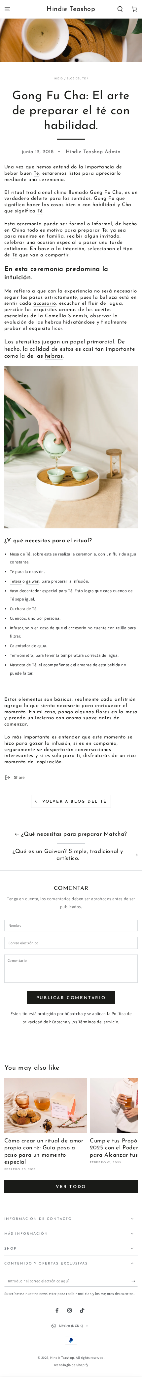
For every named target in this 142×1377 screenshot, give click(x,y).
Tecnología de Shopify (71, 1365)
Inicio (58, 78)
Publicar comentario (71, 998)
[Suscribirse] (134, 1281)
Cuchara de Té (23, 608)
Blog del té (76, 78)
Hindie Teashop (62, 1357)
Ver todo (71, 1187)
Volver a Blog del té (74, 802)
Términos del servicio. (99, 1022)
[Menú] (7, 9)
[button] (120, 9)
